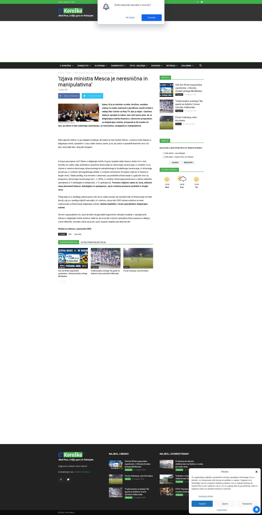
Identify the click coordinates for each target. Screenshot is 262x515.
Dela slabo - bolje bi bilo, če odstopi (179, 157)
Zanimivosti (117, 65)
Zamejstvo (83, 65)
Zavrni (225, 504)
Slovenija (100, 65)
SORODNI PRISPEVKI (68, 242)
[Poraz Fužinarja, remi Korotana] (138, 258)
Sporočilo (78, 234)
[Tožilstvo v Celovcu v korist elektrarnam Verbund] (166, 479)
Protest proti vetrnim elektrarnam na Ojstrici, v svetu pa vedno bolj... (189, 464)
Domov (61, 73)
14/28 (182, 185)
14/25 (196, 185)
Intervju (170, 65)
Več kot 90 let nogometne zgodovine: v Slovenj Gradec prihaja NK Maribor (72, 273)
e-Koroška (65, 65)
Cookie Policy (222, 510)
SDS (70, 234)
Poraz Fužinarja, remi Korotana (135, 271)
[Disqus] (105, 327)
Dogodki (155, 65)
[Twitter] (202, 2)
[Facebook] (197, 2)
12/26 (167, 185)
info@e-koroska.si (82, 472)
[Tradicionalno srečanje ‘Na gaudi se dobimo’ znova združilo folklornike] (105, 258)
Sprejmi (202, 504)
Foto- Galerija (137, 65)
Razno (68, 73)
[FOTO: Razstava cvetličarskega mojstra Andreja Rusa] (166, 491)
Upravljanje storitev (206, 496)
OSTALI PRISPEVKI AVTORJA (93, 242)
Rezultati (188, 163)
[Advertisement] (131, 41)
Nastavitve (247, 504)
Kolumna (186, 65)
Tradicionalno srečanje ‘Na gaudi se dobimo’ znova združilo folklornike (189, 104)
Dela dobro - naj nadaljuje (175, 153)
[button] (256, 471)
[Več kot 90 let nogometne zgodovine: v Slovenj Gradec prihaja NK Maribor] (73, 258)
